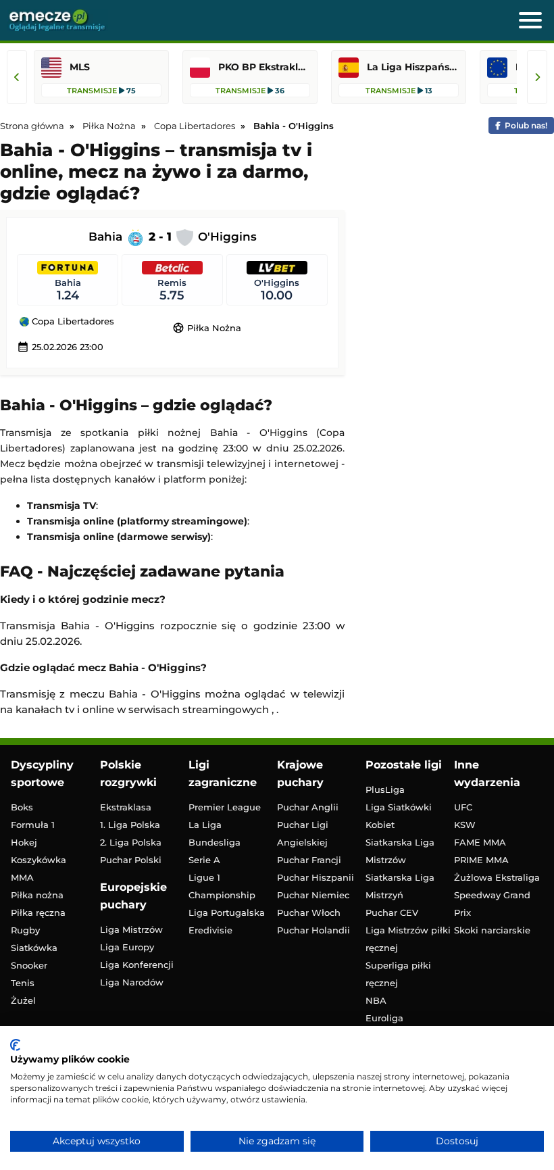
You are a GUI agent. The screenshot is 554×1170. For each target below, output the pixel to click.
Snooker (29, 965)
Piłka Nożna (206, 328)
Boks (22, 807)
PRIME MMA (481, 859)
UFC (463, 807)
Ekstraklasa (125, 807)
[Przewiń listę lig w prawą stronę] (537, 77)
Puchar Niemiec (313, 894)
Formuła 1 (33, 824)
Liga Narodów (131, 982)
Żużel (23, 1000)
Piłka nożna (37, 894)
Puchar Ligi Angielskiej (302, 833)
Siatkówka (34, 947)
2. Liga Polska (130, 842)
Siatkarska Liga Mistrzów (400, 851)
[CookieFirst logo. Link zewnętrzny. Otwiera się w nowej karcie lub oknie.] (15, 1045)
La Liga (205, 824)
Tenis (22, 982)
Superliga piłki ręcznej (398, 974)
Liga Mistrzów (131, 929)
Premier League (224, 807)
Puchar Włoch (309, 912)
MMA (22, 877)
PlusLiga (385, 789)
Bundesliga (214, 842)
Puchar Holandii (313, 930)
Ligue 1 (204, 877)
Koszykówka (38, 859)
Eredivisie (210, 930)
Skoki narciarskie (492, 930)
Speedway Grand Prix (492, 903)
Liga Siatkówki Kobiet (399, 816)
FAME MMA (480, 842)
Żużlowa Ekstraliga (497, 877)
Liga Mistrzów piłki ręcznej (408, 939)
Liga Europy (127, 947)
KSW (465, 824)
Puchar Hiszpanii (315, 877)
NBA (376, 1000)
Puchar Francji (309, 859)
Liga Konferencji (137, 964)
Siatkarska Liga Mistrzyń (400, 886)
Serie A (204, 859)
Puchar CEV (392, 912)
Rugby (25, 930)
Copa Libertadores (71, 321)
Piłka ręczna (38, 912)
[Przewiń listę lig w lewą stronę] (17, 77)
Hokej (24, 842)
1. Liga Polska (130, 824)
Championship (221, 894)
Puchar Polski (130, 859)
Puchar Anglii (307, 807)
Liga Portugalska (226, 912)
